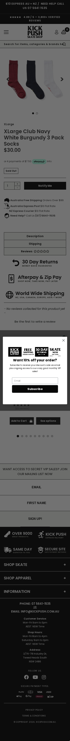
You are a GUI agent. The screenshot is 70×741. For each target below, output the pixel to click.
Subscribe (34, 389)
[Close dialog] (63, 340)
